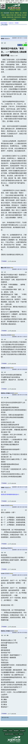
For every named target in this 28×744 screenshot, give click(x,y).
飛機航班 (17, 13)
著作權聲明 (22, 730)
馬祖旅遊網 (6, 13)
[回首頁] (14, 10)
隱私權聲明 (16, 730)
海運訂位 (3, 15)
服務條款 (5, 730)
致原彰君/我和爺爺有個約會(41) (10, 494)
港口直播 (24, 15)
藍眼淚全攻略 (10, 17)
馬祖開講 (17, 23)
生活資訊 (14, 19)
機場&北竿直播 (9, 15)
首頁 (2, 13)
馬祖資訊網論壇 (4, 23)
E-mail (16, 734)
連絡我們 (21, 734)
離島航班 (25, 13)
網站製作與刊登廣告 (9, 734)
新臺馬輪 (19, 15)
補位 (21, 13)
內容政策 (10, 730)
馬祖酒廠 (4, 17)
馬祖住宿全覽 (17, 17)
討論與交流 (11, 23)
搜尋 (15, 15)
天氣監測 (23, 17)
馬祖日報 (12, 13)
